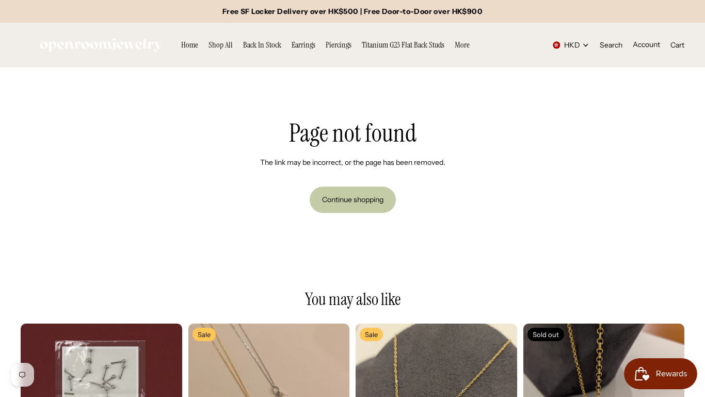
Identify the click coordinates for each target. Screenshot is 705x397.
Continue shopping (352, 199)
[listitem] (462, 45)
